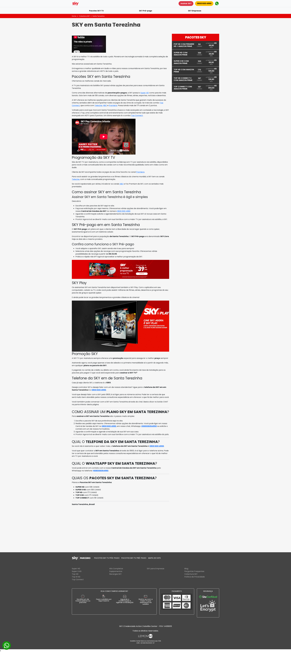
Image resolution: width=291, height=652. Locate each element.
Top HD (75, 574)
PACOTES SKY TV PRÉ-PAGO (133, 558)
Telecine (98, 105)
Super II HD (77, 571)
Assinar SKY (186, 3)
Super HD (144, 92)
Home (74, 16)
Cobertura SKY (84, 16)
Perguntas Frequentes (194, 571)
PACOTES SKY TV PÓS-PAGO (106, 558)
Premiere (113, 105)
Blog (186, 568)
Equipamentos (115, 571)
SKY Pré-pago (145, 10)
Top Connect (137, 115)
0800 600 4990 (204, 3)
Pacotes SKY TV (96, 10)
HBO (105, 105)
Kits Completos (116, 568)
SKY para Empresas (155, 568)
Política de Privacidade (194, 576)
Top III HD (76, 576)
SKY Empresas (194, 10)
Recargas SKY (115, 574)
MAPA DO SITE (154, 558)
